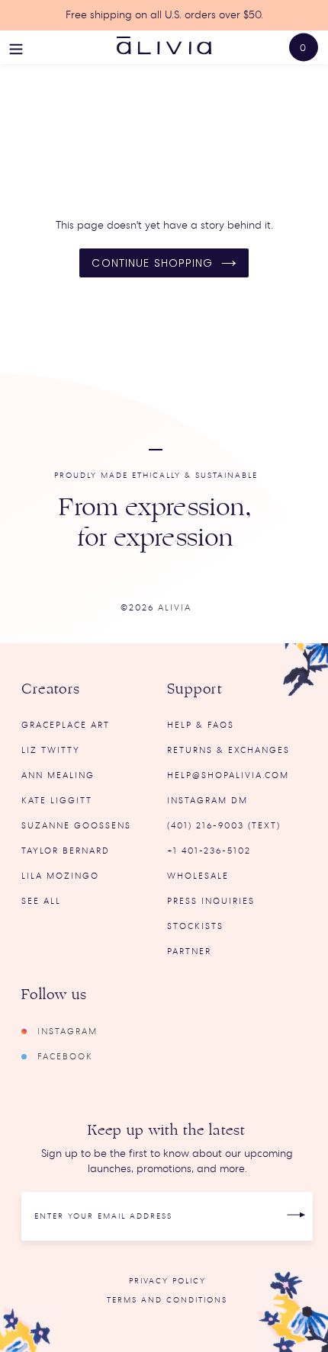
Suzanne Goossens (76, 826)
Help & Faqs (200, 725)
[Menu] (16, 47)
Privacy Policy (167, 1281)
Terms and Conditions (167, 1300)
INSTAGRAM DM (207, 800)
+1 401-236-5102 (209, 851)
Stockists (195, 926)
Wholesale (198, 876)
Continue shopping (152, 263)
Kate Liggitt (56, 800)
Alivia (174, 608)
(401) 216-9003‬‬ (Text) (224, 826)
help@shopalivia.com (228, 775)
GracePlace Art (65, 725)
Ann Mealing (58, 775)
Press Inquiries (211, 901)
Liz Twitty (50, 750)
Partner (189, 951)
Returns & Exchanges (228, 750)
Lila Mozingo (60, 876)
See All (41, 901)
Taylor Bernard (65, 851)
